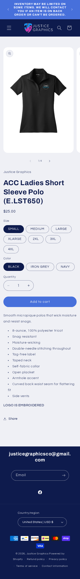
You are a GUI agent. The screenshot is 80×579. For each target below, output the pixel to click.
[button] (9, 28)
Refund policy (36, 559)
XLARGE (15, 239)
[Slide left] (30, 161)
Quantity (9, 276)
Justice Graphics (38, 553)
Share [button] (13, 418)
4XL (11, 249)
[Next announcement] (72, 9)
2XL (36, 239)
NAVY (65, 266)
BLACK (13, 266)
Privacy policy (58, 559)
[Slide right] (49, 161)
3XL (53, 239)
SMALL (13, 228)
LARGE (61, 228)
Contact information (55, 566)
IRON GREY (40, 266)
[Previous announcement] (8, 9)
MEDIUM (37, 228)
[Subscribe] (63, 475)
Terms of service (27, 566)
